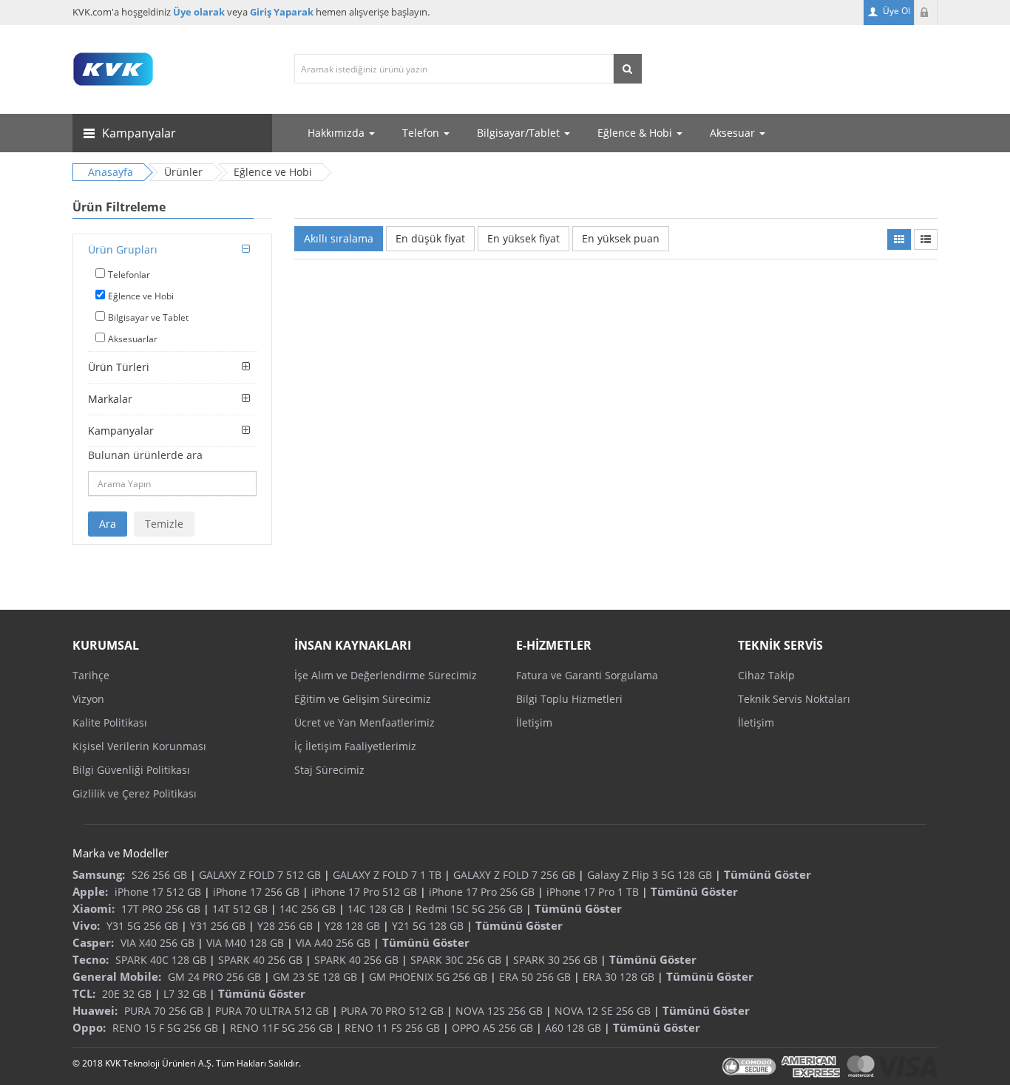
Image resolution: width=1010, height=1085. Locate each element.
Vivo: (86, 925)
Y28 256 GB (285, 926)
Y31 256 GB (217, 926)
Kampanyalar (121, 431)
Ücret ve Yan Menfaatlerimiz (364, 722)
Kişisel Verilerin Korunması (139, 746)
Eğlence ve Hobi (141, 296)
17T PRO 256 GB (160, 909)
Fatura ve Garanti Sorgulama (587, 675)
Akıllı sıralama (338, 238)
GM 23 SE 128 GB (315, 977)
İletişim (534, 722)
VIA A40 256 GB (333, 943)
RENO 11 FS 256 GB (392, 1028)
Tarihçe (90, 675)
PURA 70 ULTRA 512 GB (272, 1011)
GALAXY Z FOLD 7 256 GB (514, 875)
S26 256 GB (159, 875)
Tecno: (90, 959)
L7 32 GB (184, 994)
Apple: (90, 891)
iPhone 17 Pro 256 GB (482, 892)
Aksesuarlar (132, 339)
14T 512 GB (240, 909)
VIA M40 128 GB (245, 943)
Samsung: (98, 874)
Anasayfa (110, 172)
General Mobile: (116, 976)
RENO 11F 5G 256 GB (281, 1028)
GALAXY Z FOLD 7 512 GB (260, 875)
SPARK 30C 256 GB (455, 960)
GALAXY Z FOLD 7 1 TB (387, 875)
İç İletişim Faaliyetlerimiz (355, 746)
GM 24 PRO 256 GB (214, 977)
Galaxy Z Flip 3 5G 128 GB (649, 875)
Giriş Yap (925, 12)
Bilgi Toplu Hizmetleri (569, 699)
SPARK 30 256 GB (555, 960)
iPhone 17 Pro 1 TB (592, 892)
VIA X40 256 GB (157, 943)
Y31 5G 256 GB (142, 926)
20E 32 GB (127, 994)
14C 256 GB (307, 909)
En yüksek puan (621, 238)
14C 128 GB (376, 909)
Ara (107, 524)
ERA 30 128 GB (618, 977)
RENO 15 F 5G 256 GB (165, 1028)
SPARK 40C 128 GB (160, 960)
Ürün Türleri (118, 367)
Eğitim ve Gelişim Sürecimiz (362, 699)
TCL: (83, 993)
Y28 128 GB (352, 926)
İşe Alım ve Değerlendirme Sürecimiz (385, 675)
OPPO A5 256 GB (492, 1028)
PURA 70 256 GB (163, 1011)
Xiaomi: (93, 908)
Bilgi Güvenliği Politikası (131, 770)
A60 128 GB (573, 1028)
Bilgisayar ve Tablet (148, 317)
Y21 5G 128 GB (428, 926)
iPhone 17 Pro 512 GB (364, 892)
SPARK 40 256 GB (260, 960)
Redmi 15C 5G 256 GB (469, 909)
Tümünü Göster (767, 874)
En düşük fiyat (430, 238)
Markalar (110, 399)
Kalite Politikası (109, 722)
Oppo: (89, 1027)
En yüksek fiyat (523, 238)
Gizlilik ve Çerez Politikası (134, 793)
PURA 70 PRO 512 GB (392, 1011)
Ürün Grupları (122, 249)
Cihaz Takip (766, 675)
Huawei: (95, 1010)
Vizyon (88, 699)
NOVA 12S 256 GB (499, 1011)
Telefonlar (129, 274)
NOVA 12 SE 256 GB (603, 1011)
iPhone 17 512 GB (158, 892)
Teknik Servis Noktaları (794, 699)
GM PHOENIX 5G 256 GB (428, 977)
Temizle (164, 524)
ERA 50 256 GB (535, 977)
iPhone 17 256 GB (256, 892)
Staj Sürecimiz (329, 770)
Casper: (93, 942)
